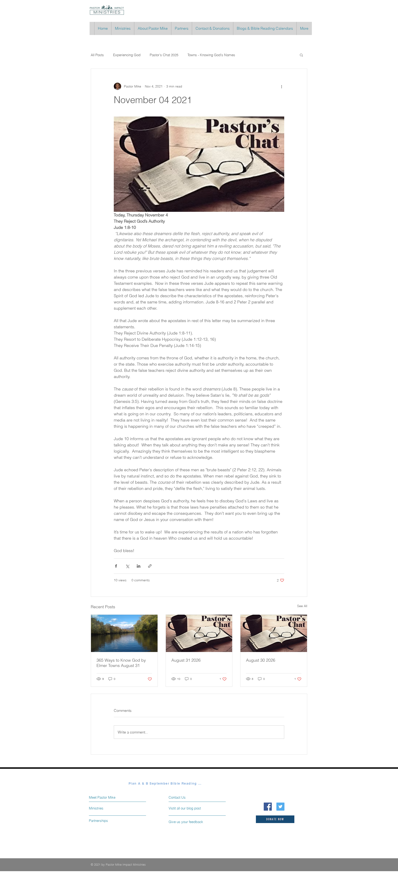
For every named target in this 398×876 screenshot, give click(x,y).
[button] (301, 55)
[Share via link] (150, 566)
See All (302, 606)
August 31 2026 (186, 660)
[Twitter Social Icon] (280, 807)
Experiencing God (126, 55)
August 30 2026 (260, 660)
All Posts (97, 55)
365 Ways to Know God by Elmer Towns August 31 (121, 663)
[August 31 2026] (199, 633)
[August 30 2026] (273, 633)
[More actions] (281, 86)
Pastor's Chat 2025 (164, 55)
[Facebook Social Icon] (268, 807)
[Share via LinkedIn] (138, 566)
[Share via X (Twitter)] (127, 566)
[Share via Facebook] (116, 566)
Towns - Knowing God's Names (211, 55)
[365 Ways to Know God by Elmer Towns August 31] (124, 633)
